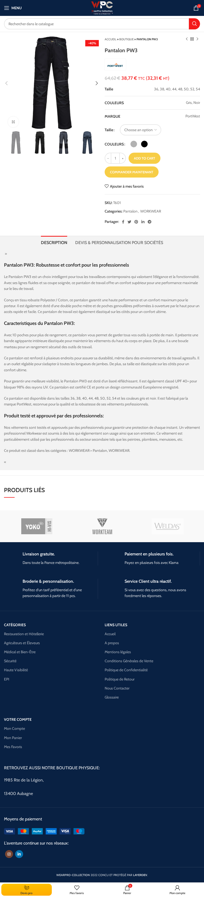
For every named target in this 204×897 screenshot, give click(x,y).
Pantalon (130, 211)
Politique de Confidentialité (126, 670)
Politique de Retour (119, 679)
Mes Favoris (13, 746)
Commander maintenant (131, 172)
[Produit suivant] (197, 39)
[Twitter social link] (129, 221)
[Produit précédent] (186, 39)
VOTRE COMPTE (18, 719)
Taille (109, 129)
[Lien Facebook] (123, 221)
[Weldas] (167, 526)
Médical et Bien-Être (20, 651)
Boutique (126, 39)
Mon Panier (13, 737)
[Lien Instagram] (9, 854)
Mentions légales (118, 651)
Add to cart (144, 158)
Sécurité (10, 661)
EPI (6, 679)
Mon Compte (14, 728)
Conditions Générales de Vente (129, 661)
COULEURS (114, 144)
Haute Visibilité (16, 670)
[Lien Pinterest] (136, 221)
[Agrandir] (13, 122)
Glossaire (112, 697)
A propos (112, 642)
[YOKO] (37, 526)
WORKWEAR (150, 211)
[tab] (54, 242)
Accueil (110, 39)
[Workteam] (102, 526)
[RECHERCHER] (194, 23)
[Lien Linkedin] (143, 221)
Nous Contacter (117, 688)
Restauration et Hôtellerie (24, 633)
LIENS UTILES (116, 624)
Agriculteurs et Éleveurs (22, 642)
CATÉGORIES (15, 624)
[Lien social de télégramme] (149, 221)
